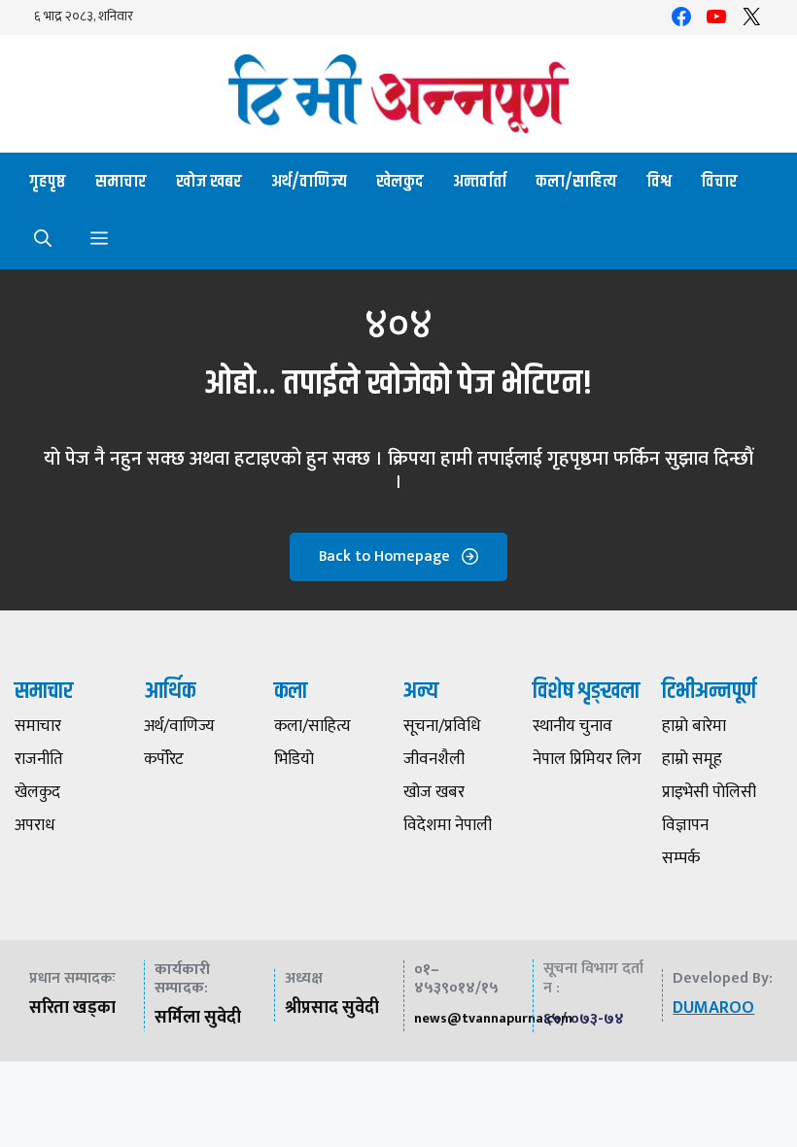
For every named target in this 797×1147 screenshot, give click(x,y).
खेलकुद (400, 181)
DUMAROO (713, 1008)
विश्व (659, 181)
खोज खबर (209, 181)
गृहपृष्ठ (47, 181)
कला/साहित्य (576, 181)
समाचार (121, 181)
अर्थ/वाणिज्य (309, 181)
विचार (719, 181)
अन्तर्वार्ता (479, 181)
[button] (43, 240)
